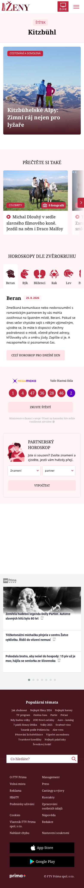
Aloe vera (58, 729)
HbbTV (14, 797)
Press (45, 784)
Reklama (15, 791)
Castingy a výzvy (53, 791)
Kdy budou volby (20, 720)
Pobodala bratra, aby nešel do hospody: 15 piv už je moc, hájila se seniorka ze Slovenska (40, 658)
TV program (23, 715)
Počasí (64, 715)
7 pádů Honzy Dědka (25, 724)
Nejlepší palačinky (55, 739)
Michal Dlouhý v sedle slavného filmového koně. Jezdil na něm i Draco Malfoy (34, 222)
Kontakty (48, 797)
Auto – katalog (66, 720)
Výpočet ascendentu (57, 734)
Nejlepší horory (63, 710)
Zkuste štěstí (40, 407)
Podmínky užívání (22, 804)
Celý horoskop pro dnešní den (35, 355)
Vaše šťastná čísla (61, 381)
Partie (53, 715)
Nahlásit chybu (19, 833)
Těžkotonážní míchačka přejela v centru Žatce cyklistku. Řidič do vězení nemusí (37, 637)
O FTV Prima (18, 777)
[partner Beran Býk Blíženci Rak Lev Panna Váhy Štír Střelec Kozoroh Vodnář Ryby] (58, 470)
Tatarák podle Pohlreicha (35, 729)
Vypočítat (42, 485)
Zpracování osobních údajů (52, 806)
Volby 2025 (46, 724)
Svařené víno (63, 724)
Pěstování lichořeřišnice (29, 734)
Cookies (15, 815)
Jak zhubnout (19, 710)
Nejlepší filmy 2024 (41, 710)
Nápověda (49, 815)
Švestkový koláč (42, 744)
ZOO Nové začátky (43, 720)
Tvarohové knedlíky (29, 739)
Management (51, 777)
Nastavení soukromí (55, 833)
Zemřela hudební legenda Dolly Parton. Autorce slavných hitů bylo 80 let (38, 616)
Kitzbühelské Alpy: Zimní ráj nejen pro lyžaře (33, 117)
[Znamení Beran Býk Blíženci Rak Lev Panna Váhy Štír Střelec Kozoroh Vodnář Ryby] (24, 470)
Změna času (40, 715)
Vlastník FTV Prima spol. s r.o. (23, 824)
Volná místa (17, 784)
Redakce (47, 822)
